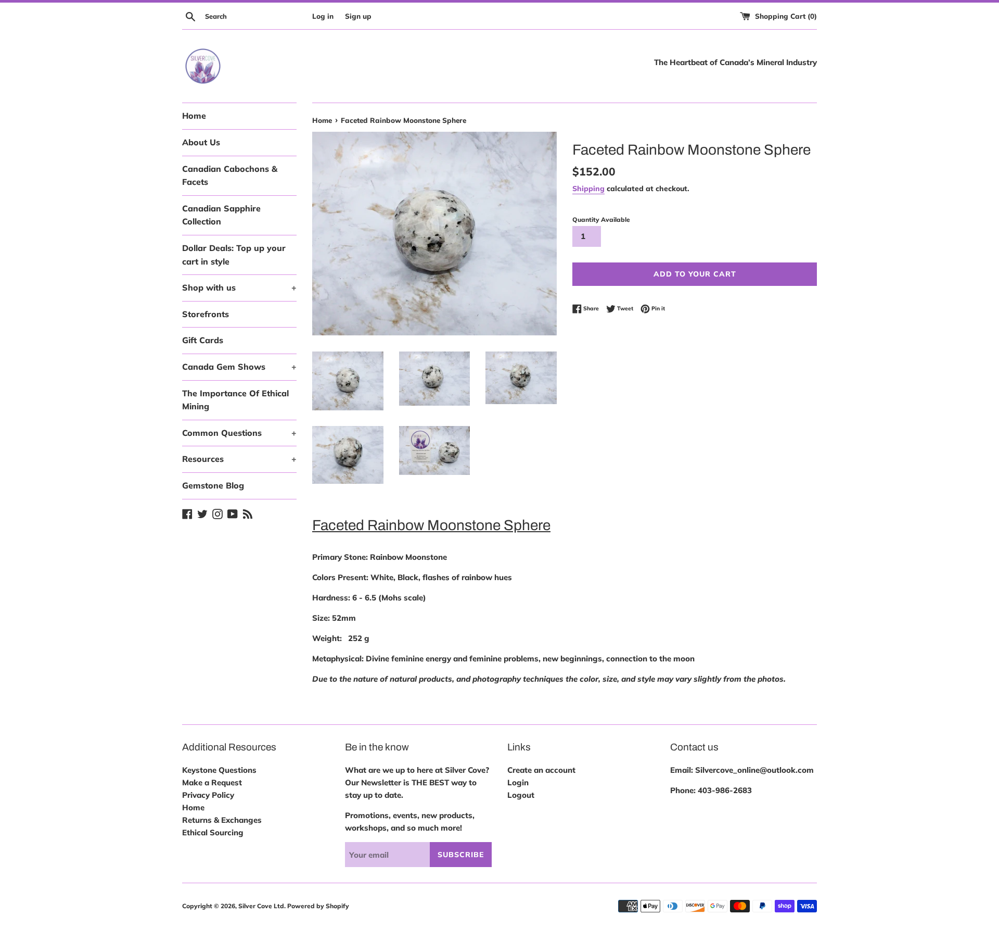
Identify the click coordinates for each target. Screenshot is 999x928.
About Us (201, 142)
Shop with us (239, 287)
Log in (323, 15)
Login (518, 782)
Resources (239, 459)
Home (194, 115)
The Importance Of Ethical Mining (235, 400)
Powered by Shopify (318, 906)
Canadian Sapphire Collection (221, 215)
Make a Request (212, 782)
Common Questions (239, 433)
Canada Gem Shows (239, 366)
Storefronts (205, 314)
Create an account (541, 770)
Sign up (358, 15)
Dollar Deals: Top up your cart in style (234, 255)
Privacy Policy (208, 795)
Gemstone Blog (213, 485)
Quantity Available (601, 219)
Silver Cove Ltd (261, 906)
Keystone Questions (219, 770)
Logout (520, 795)
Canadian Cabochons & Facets (229, 175)
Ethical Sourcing (213, 832)
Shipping (588, 188)
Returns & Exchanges (222, 820)
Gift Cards (202, 340)
